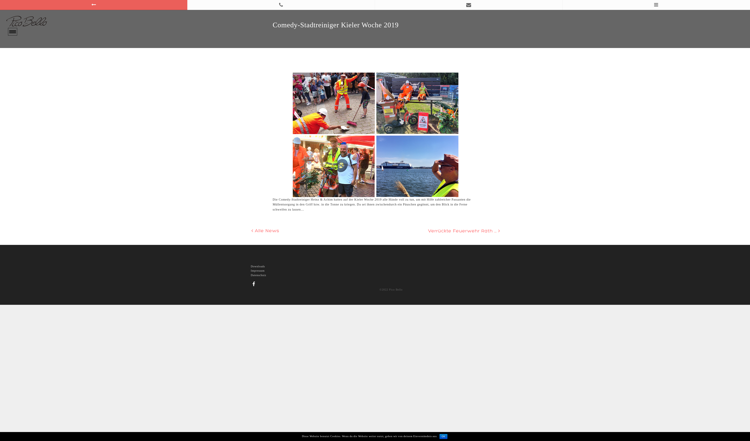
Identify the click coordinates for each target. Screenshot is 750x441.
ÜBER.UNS (16, 50)
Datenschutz (258, 275)
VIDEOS (14, 62)
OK (443, 436)
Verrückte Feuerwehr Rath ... (463, 231)
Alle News (266, 231)
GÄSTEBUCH (18, 79)
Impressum (258, 270)
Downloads (258, 266)
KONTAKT (16, 84)
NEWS (13, 67)
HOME (13, 45)
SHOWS (14, 56)
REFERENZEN (19, 73)
